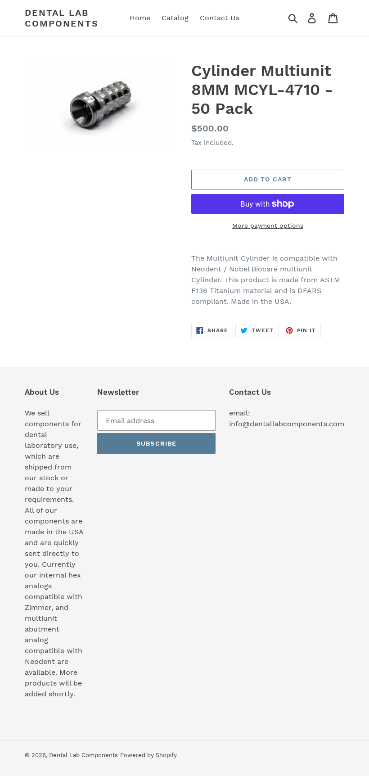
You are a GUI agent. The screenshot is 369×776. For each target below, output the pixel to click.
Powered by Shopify (148, 755)
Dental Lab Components (62, 18)
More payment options (267, 225)
